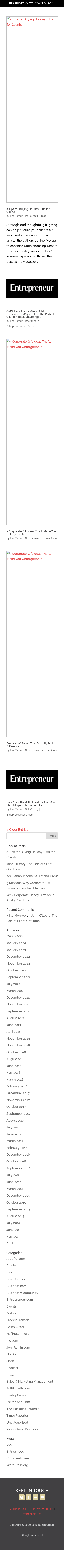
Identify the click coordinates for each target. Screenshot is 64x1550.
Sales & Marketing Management (29, 1381)
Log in (11, 1444)
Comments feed (18, 1458)
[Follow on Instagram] (22, 1497)
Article (11, 1265)
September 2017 (18, 1113)
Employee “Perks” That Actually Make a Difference (31, 745)
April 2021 (13, 1032)
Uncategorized (17, 1422)
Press (43, 216)
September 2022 (18, 977)
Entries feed (15, 1451)
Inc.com (45, 538)
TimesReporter (17, 1415)
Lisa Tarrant (16, 216)
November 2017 (18, 1100)
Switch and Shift (18, 1402)
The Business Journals (22, 1409)
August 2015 (15, 1216)
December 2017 (18, 1093)
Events (11, 1306)
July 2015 (13, 1223)
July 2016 (13, 1175)
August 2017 (15, 1120)
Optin (10, 1361)
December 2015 (18, 1195)
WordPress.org (17, 1465)
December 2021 (18, 997)
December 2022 (18, 956)
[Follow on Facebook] (28, 1497)
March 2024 (15, 936)
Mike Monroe (16, 915)
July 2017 (13, 1127)
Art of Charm (15, 1258)
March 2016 (14, 1188)
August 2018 (15, 1059)
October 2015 (16, 1202)
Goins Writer (15, 1327)
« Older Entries (17, 829)
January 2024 (16, 943)
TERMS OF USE (32, 1514)
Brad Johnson (16, 1279)
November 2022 (18, 963)
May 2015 (13, 1236)
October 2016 (16, 1161)
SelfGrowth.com (18, 1388)
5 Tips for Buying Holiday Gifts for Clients (28, 210)
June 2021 (13, 1025)
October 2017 (16, 1107)
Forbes (11, 1313)
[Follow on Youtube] (42, 1497)
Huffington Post (17, 1333)
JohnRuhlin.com (18, 1347)
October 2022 (16, 970)
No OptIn (12, 1354)
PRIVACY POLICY (43, 1509)
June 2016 (13, 1182)
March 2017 (14, 1141)
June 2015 (13, 1229)
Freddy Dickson (17, 1320)
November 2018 (18, 1045)
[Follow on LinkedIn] (35, 1497)
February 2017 (16, 1148)
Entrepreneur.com (16, 326)
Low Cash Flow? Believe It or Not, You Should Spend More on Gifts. (30, 804)
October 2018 (16, 1052)
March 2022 (15, 990)
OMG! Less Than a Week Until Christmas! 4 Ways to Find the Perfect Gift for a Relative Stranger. (30, 314)
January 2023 (16, 950)
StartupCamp (16, 1395)
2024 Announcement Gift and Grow (32, 876)
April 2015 (13, 1243)
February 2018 (16, 1086)
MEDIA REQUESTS (20, 1509)
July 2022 (13, 984)
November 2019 (18, 1038)
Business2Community (22, 1293)
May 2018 (13, 1072)
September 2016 (18, 1168)
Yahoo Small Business (22, 1429)
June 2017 (13, 1134)
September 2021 (18, 1011)
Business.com (16, 1286)
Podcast (12, 1368)
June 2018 (13, 1066)
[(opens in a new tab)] (32, 109)
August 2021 (15, 1018)
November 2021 (18, 1004)
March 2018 (14, 1079)
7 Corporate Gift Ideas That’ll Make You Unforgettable (31, 533)
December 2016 (18, 1154)
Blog (9, 1272)
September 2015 (18, 1209)
